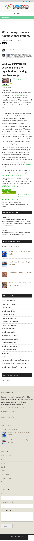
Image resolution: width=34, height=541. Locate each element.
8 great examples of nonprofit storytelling (15, 360)
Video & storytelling (8, 328)
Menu (18, 14)
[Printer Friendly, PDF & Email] (6, 189)
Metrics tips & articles (9, 343)
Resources (5, 353)
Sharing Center (6, 308)
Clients (3, 463)
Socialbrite (17, 7)
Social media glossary (9, 311)
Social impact (17, 202)
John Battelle (12, 204)
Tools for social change (9, 350)
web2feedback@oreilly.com (10, 186)
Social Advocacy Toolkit (9, 346)
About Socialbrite (7, 456)
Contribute (5, 474)
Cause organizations (8, 315)
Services (4, 467)
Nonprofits (10, 202)
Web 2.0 (24, 204)
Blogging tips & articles (9, 335)
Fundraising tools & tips (9, 318)
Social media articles (8, 332)
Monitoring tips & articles (10, 339)
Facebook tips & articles (10, 322)
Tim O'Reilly (19, 204)
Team (3, 471)
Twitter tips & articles (9, 325)
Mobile (4, 356)
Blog (3, 459)
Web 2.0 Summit (19, 95)
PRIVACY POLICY (17, 536)
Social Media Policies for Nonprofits (14, 367)
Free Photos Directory (9, 300)
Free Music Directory (9, 304)
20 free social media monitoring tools (14, 363)
